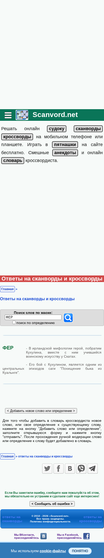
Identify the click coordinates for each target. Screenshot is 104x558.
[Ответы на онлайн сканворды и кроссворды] (22, 118)
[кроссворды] (17, 136)
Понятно (80, 551)
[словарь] (12, 160)
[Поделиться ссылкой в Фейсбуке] (59, 468)
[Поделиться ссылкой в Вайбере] (81, 468)
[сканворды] (88, 128)
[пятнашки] (65, 144)
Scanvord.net (55, 115)
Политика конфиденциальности (50, 521)
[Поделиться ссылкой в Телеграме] (93, 468)
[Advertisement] (52, 55)
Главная (7, 289)
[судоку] (56, 128)
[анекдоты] (65, 152)
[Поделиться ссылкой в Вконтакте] (70, 468)
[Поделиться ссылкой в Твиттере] (47, 468)
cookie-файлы (53, 551)
